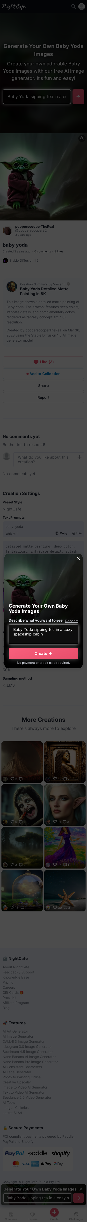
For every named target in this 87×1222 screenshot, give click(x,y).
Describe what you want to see (36, 620)
